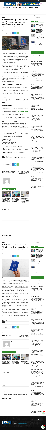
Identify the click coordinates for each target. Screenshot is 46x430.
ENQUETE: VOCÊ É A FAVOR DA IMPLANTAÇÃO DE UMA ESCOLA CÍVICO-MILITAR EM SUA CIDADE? (37, 115)
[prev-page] (3, 205)
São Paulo (4, 159)
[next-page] (4, 205)
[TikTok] (32, 423)
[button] (42, 12)
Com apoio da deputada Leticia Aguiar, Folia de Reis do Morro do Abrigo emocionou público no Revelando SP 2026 (39, 43)
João (32, 63)
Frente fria (15, 157)
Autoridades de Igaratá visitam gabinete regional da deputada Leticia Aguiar (37, 57)
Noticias (25, 157)
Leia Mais (37, 47)
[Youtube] (43, 0)
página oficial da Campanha (22, 111)
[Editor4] (3, 30)
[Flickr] (35, 420)
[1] (43, 427)
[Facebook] (38, 0)
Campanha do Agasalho (9, 157)
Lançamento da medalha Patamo (37, 61)
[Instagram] (40, 0)
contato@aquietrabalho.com (22, 423)
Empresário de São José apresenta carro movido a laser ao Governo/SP (37, 105)
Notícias (6, 15)
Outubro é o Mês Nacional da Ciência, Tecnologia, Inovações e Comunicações (37, 70)
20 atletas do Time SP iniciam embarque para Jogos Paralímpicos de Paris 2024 (23, 172)
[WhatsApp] (18, 33)
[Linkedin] (41, 420)
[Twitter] (41, 0)
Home (3, 15)
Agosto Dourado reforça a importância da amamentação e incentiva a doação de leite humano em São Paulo (25, 200)
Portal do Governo (7, 156)
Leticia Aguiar (20, 157)
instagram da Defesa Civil (13, 71)
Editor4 (6, 30)
